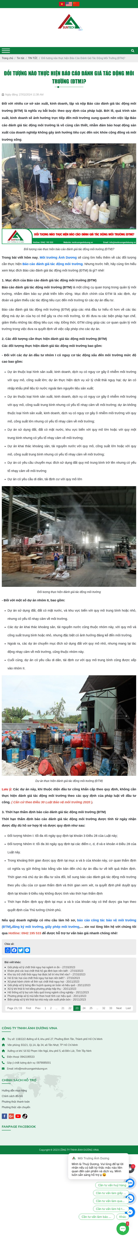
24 (83, 1008)
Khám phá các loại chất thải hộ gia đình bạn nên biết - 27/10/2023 (45, 970)
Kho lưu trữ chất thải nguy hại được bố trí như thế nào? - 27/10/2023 (46, 974)
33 (110, 1008)
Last (128, 1008)
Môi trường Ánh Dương (58, 257)
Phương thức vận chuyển (16, 1107)
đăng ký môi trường (27, 927)
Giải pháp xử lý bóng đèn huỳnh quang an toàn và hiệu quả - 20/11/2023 (49, 985)
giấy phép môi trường (62, 927)
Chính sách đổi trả (12, 1096)
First (28, 1008)
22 (69, 1008)
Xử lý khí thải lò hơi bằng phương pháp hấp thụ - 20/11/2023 (42, 988)
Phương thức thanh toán (16, 1101)
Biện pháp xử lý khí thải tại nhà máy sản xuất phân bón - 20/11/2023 (47, 999)
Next (119, 1008)
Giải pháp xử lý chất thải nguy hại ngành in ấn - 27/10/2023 (41, 967)
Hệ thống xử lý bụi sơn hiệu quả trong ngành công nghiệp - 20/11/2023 (48, 992)
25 (90, 1008)
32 (103, 1008)
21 (62, 1008)
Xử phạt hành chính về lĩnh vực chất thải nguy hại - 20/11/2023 (43, 981)
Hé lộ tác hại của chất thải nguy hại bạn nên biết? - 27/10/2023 (44, 978)
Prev (37, 1008)
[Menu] (6, 51)
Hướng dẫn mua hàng (14, 1090)
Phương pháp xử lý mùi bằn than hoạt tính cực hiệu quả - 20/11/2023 (47, 996)
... (56, 1008)
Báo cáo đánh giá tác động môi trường (52, 264)
